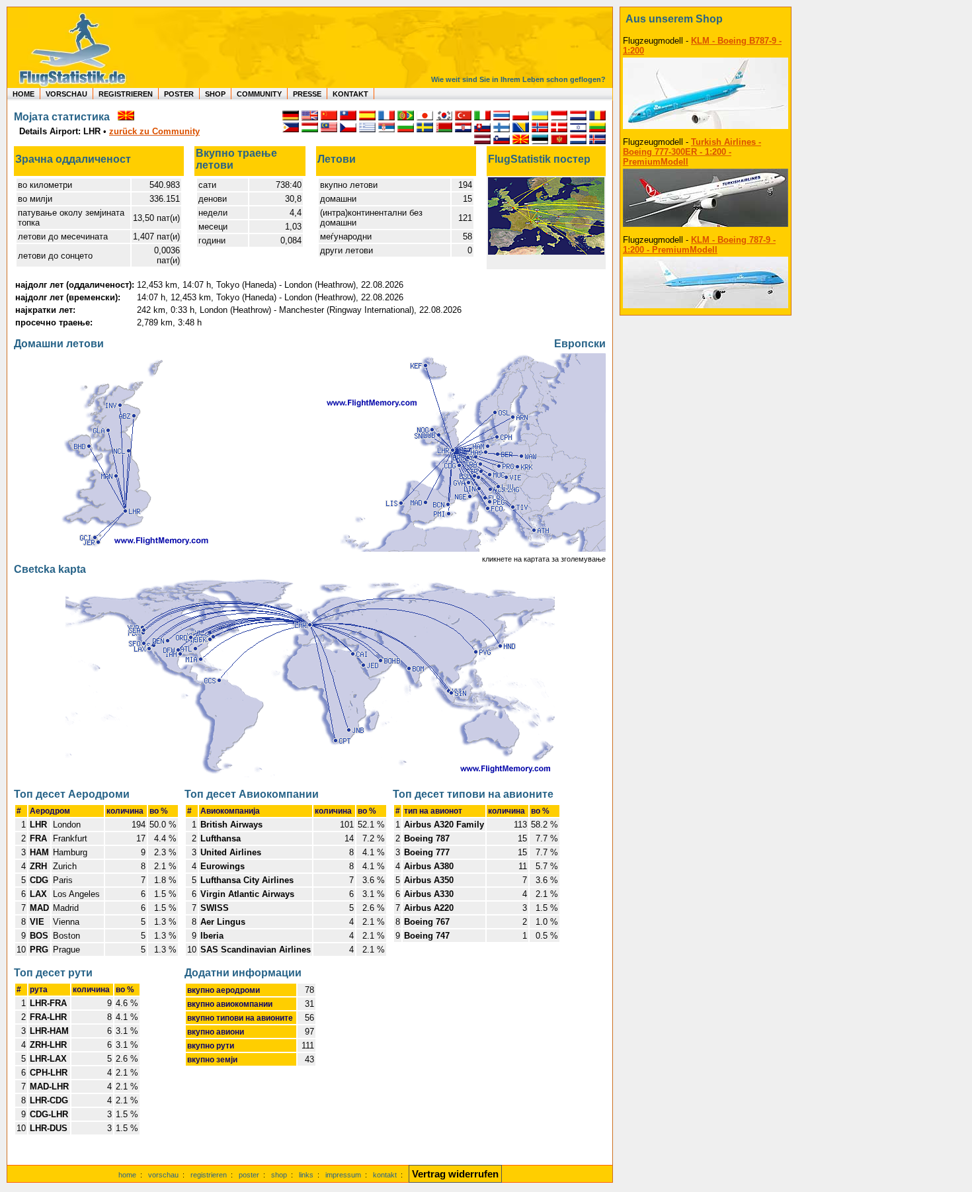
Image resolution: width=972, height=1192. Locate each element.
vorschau (163, 1175)
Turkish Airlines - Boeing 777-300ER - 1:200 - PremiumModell (692, 152)
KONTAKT (350, 94)
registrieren (208, 1175)
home (127, 1175)
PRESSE (307, 94)
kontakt (385, 1175)
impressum (343, 1175)
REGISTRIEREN (126, 94)
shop (279, 1175)
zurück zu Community (154, 131)
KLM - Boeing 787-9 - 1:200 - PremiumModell (699, 245)
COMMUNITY (259, 94)
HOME (23, 94)
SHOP (215, 94)
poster (249, 1175)
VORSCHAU (66, 94)
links (306, 1175)
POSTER (179, 94)
